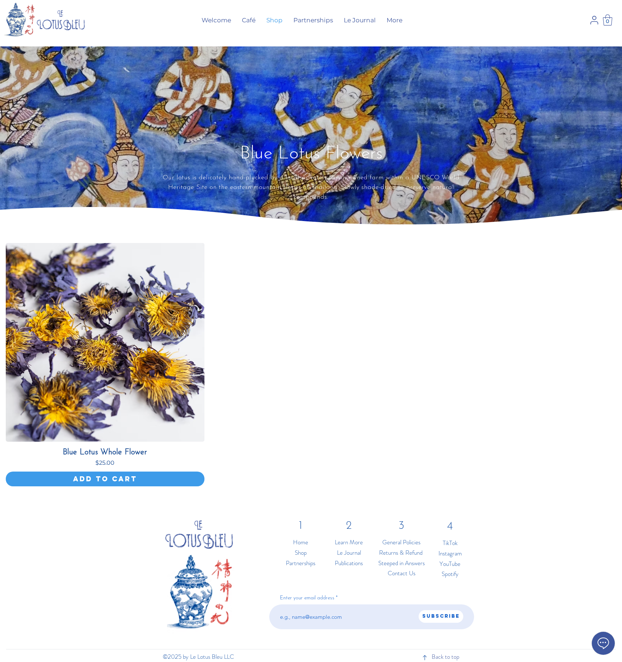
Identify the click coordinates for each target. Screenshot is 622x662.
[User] (594, 20)
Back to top (445, 656)
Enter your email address (307, 598)
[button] (607, 20)
